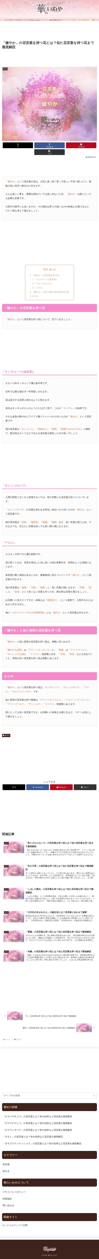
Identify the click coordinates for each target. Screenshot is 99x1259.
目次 (45, 269)
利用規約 (7, 1199)
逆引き (7, 735)
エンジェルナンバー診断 (15, 1225)
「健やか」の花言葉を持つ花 (45, 275)
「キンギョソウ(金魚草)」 (47, 279)
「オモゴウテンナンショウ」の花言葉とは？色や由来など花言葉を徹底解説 (42, 1143)
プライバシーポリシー (14, 1192)
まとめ (35, 296)
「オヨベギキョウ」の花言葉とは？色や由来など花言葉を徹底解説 (37, 1116)
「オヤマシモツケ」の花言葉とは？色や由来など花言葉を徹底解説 (37, 1130)
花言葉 (6, 1164)
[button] (49, 152)
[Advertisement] (49, 31)
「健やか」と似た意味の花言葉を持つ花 (50, 292)
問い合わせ (8, 1205)
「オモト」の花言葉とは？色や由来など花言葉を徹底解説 (33, 1136)
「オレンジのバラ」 (44, 283)
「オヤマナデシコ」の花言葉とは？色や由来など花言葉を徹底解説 (37, 1123)
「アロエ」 (40, 287)
